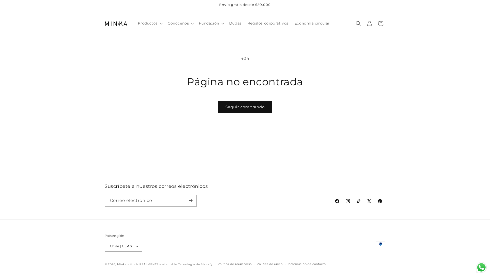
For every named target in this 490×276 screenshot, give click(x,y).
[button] (150, 23)
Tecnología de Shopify (195, 264)
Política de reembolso (235, 264)
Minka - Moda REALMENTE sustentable (147, 264)
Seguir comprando (245, 107)
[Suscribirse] (190, 200)
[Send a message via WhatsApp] (481, 267)
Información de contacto (307, 264)
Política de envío (270, 264)
